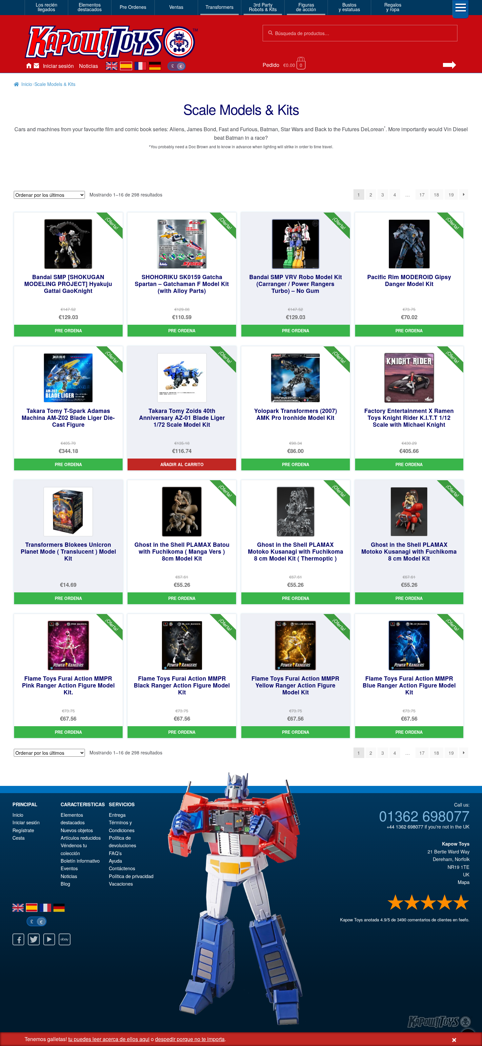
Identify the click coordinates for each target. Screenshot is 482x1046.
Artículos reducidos (81, 837)
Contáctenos (36, 66)
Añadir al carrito (182, 464)
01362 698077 (424, 815)
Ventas (176, 7)
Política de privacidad (131, 875)
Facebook (18, 939)
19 (451, 194)
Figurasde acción (306, 6)
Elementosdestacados (90, 6)
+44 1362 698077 (405, 826)
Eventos (69, 868)
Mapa (464, 881)
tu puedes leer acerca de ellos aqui (109, 1039)
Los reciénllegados (46, 6)
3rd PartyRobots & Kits (263, 6)
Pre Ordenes (133, 7)
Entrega (117, 814)
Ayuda (115, 860)
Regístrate (23, 830)
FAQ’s (115, 853)
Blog (65, 883)
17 (422, 194)
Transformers (219, 7)
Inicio (28, 66)
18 (436, 194)
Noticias (88, 66)
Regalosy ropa (392, 6)
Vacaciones (121, 883)
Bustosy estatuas (349, 6)
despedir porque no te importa (190, 1039)
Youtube (49, 939)
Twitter (34, 939)
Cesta (18, 837)
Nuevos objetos (77, 830)
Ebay (64, 939)
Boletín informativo (80, 860)
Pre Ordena (68, 331)
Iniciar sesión (58, 66)
